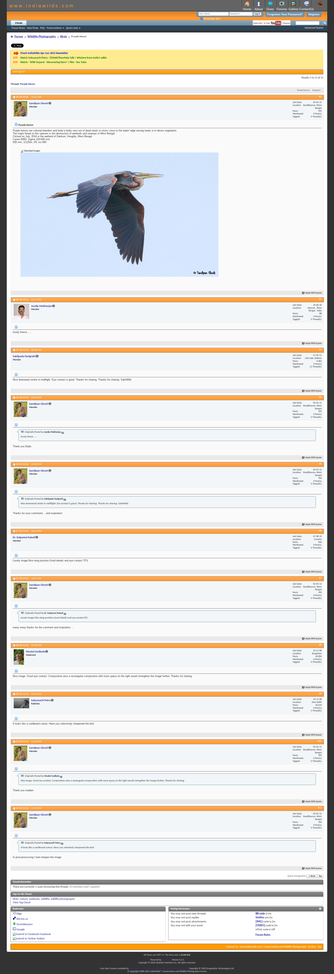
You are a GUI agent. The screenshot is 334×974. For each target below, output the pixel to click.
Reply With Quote (314, 293)
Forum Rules (18, 28)
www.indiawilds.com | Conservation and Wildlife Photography (272, 946)
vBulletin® (166, 960)
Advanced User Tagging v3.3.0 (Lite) (146, 968)
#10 (320, 741)
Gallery (293, 9)
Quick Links (72, 28)
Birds (63, 36)
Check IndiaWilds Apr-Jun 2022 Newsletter (44, 53)
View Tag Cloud (21, 902)
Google (20, 929)
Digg (18, 913)
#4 (320, 397)
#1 (320, 96)
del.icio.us (22, 919)
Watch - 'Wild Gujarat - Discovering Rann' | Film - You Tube (53, 62)
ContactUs (306, 9)
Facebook (45, 934)
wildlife (45, 899)
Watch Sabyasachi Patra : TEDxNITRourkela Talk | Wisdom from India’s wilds (63, 57)
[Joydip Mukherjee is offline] (21, 311)
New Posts (32, 28)
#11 (320, 808)
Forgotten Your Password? (285, 14)
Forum (18, 23)
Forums (282, 9)
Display (315, 90)
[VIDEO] (260, 925)
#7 (320, 578)
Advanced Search (314, 27)
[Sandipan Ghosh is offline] (20, 109)
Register (314, 14)
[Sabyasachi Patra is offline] (21, 703)
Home (247, 9)
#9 (320, 693)
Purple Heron (27, 84)
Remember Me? (212, 18)
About (259, 9)
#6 (320, 531)
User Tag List (19, 72)
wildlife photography (63, 899)
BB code (260, 913)
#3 (320, 349)
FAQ (42, 28)
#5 (320, 464)
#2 (320, 299)
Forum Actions (54, 28)
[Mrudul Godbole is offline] (19, 657)
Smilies (260, 917)
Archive (312, 946)
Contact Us (232, 946)
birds (16, 899)
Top (320, 876)
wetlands (34, 899)
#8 (320, 645)
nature (24, 899)
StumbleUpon (24, 924)
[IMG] (259, 921)
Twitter (41, 938)
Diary (270, 9)
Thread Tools (302, 90)
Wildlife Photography (41, 36)
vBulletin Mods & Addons (177, 968)
